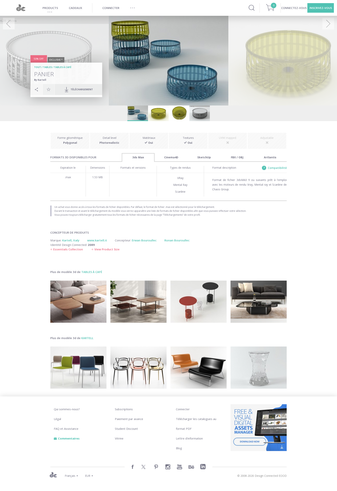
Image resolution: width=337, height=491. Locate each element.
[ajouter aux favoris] (48, 89)
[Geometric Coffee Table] (259, 302)
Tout (37, 67)
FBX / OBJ (237, 157)
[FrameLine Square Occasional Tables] (138, 302)
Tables (47, 67)
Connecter (183, 409)
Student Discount (126, 429)
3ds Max (138, 157)
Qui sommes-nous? (67, 409)
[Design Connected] (20, 8)
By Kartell (40, 80)
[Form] (198, 368)
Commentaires (69, 438)
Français (70, 476)
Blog (179, 448)
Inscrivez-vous (321, 8)
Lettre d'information (189, 438)
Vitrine (119, 438)
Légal (57, 419)
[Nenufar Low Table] (78, 302)
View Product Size (107, 249)
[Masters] (138, 368)
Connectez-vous (294, 8)
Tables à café (62, 67)
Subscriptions (124, 409)
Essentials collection (68, 249)
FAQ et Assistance (66, 429)
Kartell (87, 338)
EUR (87, 476)
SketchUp (204, 157)
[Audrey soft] (78, 368)
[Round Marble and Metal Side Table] (198, 302)
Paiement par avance (129, 419)
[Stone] (259, 368)
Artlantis (270, 157)
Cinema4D (171, 157)
